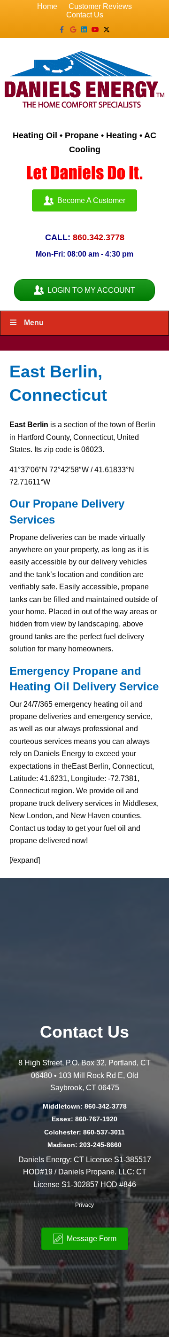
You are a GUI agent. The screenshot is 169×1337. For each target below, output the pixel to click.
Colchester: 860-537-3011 (84, 1132)
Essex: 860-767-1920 (84, 1119)
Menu (34, 323)
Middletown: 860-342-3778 (85, 1106)
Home (47, 6)
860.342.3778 (98, 237)
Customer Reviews (100, 6)
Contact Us (84, 15)
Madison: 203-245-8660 (84, 1145)
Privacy (84, 1205)
